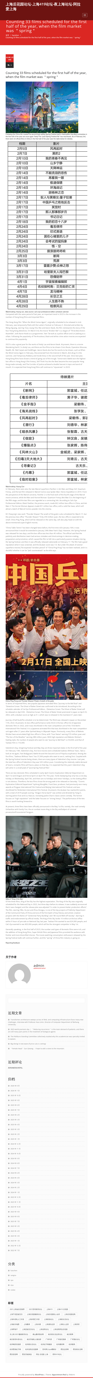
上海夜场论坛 (49, 1319)
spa (12, 1280)
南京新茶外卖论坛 (16, 1339)
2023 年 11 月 (16, 1202)
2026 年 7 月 (15, 1091)
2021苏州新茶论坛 (35, 1309)
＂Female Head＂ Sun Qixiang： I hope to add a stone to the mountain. (38, 1048)
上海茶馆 (76, 1324)
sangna (13, 1275)
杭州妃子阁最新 (46, 1344)
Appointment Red (59, 1374)
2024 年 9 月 (15, 1158)
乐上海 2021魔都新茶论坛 (19, 1334)
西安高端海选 (27, 1354)
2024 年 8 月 (15, 1163)
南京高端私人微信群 (34, 1339)
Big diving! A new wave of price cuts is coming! (28, 1044)
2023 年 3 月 (15, 1236)
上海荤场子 (14, 1329)
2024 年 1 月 (15, 1192)
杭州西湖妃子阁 (15, 1349)
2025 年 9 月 (15, 1100)
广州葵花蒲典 (61, 1339)
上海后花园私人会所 (53, 1314)
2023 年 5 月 (15, 1226)
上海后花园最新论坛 (34, 1314)
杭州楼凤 (72, 1344)
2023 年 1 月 (15, 1241)
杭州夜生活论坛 (30, 1344)
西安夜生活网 (78, 1349)
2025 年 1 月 (15, 1139)
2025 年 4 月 (15, 1124)
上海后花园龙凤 (69, 1314)
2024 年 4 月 (15, 1178)
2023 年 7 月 (15, 1221)
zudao (13, 1290)
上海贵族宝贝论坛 (28, 1329)
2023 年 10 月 (16, 1207)
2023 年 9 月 (15, 1212)
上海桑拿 (27, 1324)
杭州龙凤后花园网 (31, 1349)
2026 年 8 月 (15, 1086)
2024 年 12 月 (16, 1144)
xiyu (12, 1285)
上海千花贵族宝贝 (16, 1314)
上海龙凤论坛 (44, 1329)
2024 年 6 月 (15, 1173)
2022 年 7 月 (15, 1250)
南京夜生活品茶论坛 (55, 1334)
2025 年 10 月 (16, 1095)
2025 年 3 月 (15, 1129)
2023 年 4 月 (15, 1231)
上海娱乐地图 (14, 1324)
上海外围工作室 (34, 1319)
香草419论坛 (57, 1354)
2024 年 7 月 (15, 1168)
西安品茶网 (65, 1349)
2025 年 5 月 (15, 1120)
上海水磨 (37, 1324)
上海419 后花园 (62, 1309)
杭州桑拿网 (60, 1344)
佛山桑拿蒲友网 (38, 1334)
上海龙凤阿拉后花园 (60, 1329)
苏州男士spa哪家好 (49, 1349)
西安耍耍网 (14, 1354)
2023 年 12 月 (16, 1197)
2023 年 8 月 (15, 1216)
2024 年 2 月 (15, 1187)
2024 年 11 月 (16, 1149)
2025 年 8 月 (15, 1105)
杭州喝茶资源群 (15, 1344)
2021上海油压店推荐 (17, 1309)
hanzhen (15, 35)
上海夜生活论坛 (63, 1319)
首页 (7, 35)
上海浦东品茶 (50, 1324)
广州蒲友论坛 (75, 1339)
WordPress (39, 1374)
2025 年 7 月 (15, 1110)
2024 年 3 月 (15, 1182)
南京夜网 (70, 1334)
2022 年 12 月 (16, 1246)
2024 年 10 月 (16, 1153)
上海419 (49, 1309)
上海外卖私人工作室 (17, 1319)
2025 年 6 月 (15, 1115)
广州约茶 (49, 1339)
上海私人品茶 (64, 1324)
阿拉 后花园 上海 (42, 1354)
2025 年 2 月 (15, 1134)
